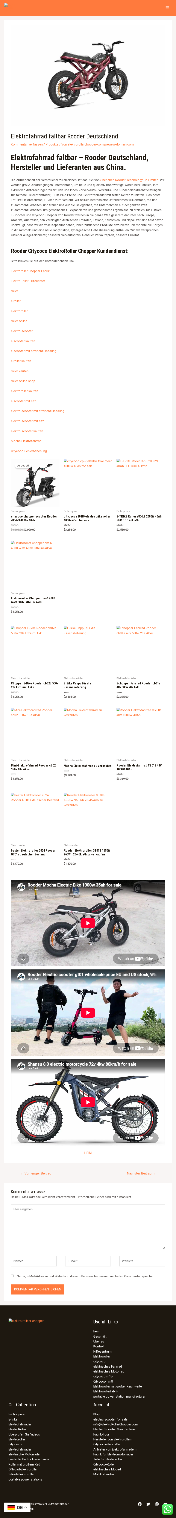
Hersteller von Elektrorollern (112, 1439)
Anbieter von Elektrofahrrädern (115, 1449)
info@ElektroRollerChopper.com (115, 1424)
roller (14, 291)
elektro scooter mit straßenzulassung (37, 411)
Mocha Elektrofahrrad (26, 441)
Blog (96, 1414)
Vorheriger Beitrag (35, 1173)
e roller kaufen (21, 361)
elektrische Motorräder (25, 1454)
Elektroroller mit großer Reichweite (117, 1386)
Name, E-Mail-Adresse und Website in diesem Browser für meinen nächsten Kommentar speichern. (86, 1276)
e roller (16, 301)
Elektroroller (101, 1356)
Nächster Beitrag (141, 1173)
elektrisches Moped (107, 1469)
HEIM (88, 1153)
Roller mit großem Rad (24, 1464)
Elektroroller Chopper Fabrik (30, 271)
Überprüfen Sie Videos (24, 1434)
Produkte (52, 144)
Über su (98, 1341)
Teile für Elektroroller (107, 1459)
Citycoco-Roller (104, 1464)
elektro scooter (22, 331)
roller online (19, 321)
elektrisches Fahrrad (107, 1366)
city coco (15, 1444)
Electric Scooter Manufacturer (114, 1429)
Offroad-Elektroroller (23, 1469)
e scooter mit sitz (23, 401)
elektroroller (19, 311)
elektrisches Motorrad (108, 1371)
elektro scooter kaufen (27, 431)
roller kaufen (20, 371)
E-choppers (17, 1414)
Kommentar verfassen (27, 144)
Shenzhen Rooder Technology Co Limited (129, 180)
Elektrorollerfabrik (105, 1391)
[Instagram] (157, 1504)
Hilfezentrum (102, 1351)
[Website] (142, 1262)
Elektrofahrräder (20, 1424)
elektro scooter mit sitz (27, 421)
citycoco (99, 1361)
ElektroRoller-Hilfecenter (28, 281)
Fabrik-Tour (101, 1434)
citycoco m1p (103, 1376)
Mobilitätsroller (103, 1474)
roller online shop (23, 381)
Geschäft (99, 1336)
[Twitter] (148, 1504)
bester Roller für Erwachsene (29, 1459)
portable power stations (25, 1479)
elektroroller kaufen (24, 391)
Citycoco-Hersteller (106, 1444)
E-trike (13, 1419)
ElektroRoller (17, 1429)
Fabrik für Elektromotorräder (113, 1454)
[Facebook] (140, 1504)
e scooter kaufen (23, 341)
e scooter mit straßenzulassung (33, 351)
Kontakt (98, 1346)
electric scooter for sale (110, 1419)
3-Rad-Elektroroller (22, 1474)
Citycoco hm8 (103, 1381)
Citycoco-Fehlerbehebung (29, 451)
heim (96, 1331)
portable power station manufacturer (119, 1396)
